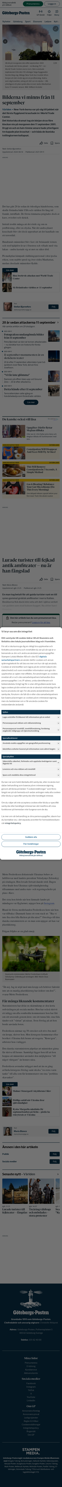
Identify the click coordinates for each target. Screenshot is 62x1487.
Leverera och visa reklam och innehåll (19, 769)
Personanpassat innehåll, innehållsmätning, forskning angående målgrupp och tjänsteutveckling (26, 729)
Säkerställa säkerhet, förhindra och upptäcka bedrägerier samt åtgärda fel (30, 762)
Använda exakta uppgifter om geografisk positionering (26, 743)
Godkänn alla (31, 837)
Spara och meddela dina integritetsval (19, 775)
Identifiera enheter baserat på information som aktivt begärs (29, 749)
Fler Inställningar (31, 844)
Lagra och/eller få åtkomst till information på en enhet (26, 717)
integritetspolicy (13, 823)
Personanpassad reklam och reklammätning (22, 723)
